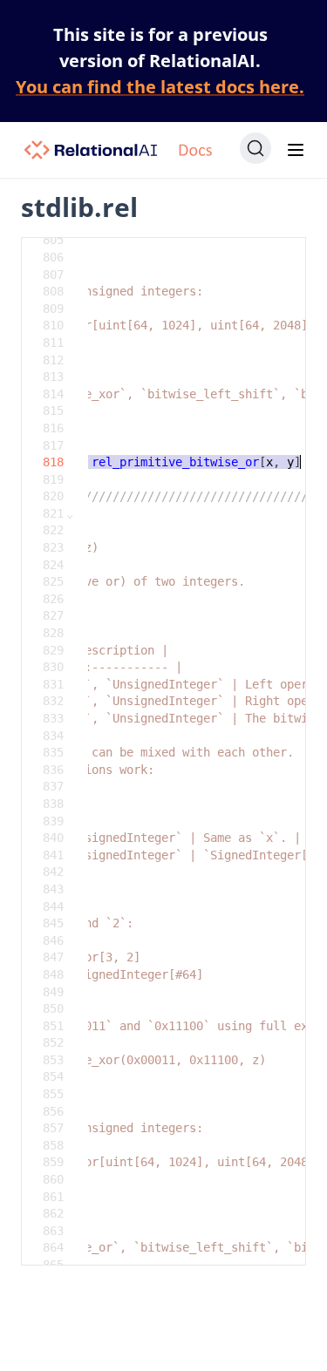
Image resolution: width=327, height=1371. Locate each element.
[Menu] (295, 149)
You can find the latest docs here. (160, 86)
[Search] (255, 148)
